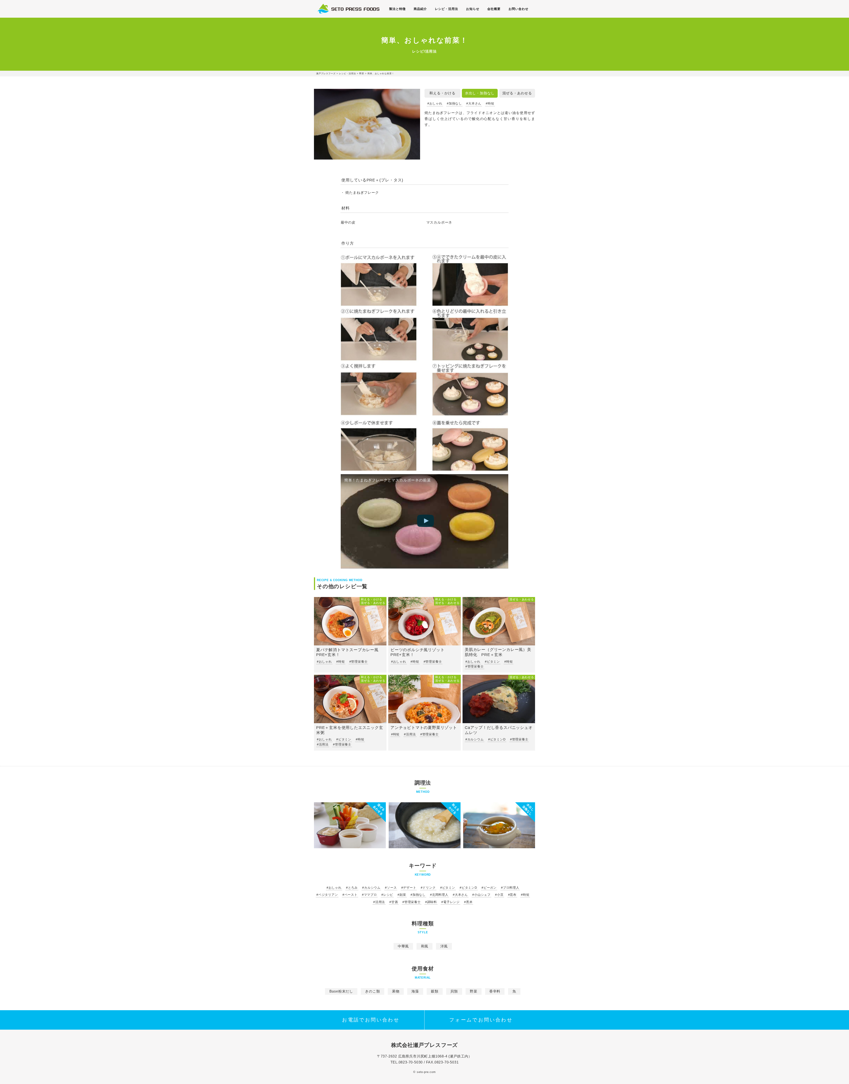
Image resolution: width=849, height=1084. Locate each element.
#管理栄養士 (411, 902)
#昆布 (512, 894)
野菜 (473, 991)
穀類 (434, 991)
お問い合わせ (518, 9)
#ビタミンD (468, 887)
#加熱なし (454, 103)
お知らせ (472, 9)
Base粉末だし (341, 991)
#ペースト (350, 894)
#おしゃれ (434, 103)
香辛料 (494, 991)
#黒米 (468, 902)
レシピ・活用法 (446, 9)
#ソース (391, 887)
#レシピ (387, 894)
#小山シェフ (481, 894)
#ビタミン (447, 887)
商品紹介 (420, 9)
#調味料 (431, 902)
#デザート (408, 887)
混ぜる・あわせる (517, 93)
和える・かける (442, 93)
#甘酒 (393, 902)
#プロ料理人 (510, 887)
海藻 (415, 991)
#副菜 (402, 894)
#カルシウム (371, 887)
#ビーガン (489, 887)
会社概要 (494, 9)
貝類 (454, 991)
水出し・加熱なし (480, 93)
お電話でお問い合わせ (371, 1020)
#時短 (490, 103)
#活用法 (379, 902)
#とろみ (352, 887)
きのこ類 (372, 991)
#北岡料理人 (439, 894)
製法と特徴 (397, 9)
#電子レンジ (450, 902)
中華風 (403, 946)
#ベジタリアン (327, 894)
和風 (424, 946)
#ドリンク (428, 887)
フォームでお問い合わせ (481, 1020)
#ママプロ (369, 894)
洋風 (444, 946)
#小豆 (499, 894)
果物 (396, 991)
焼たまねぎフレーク (362, 192)
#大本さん (473, 103)
